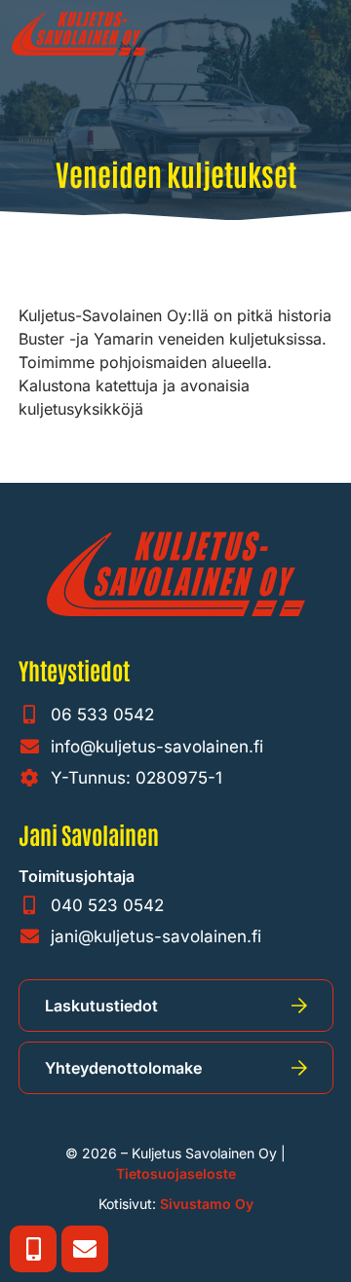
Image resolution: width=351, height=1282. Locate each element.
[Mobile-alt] (33, 1249)
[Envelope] (84, 1249)
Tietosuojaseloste (176, 1173)
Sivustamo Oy (207, 1203)
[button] (314, 34)
